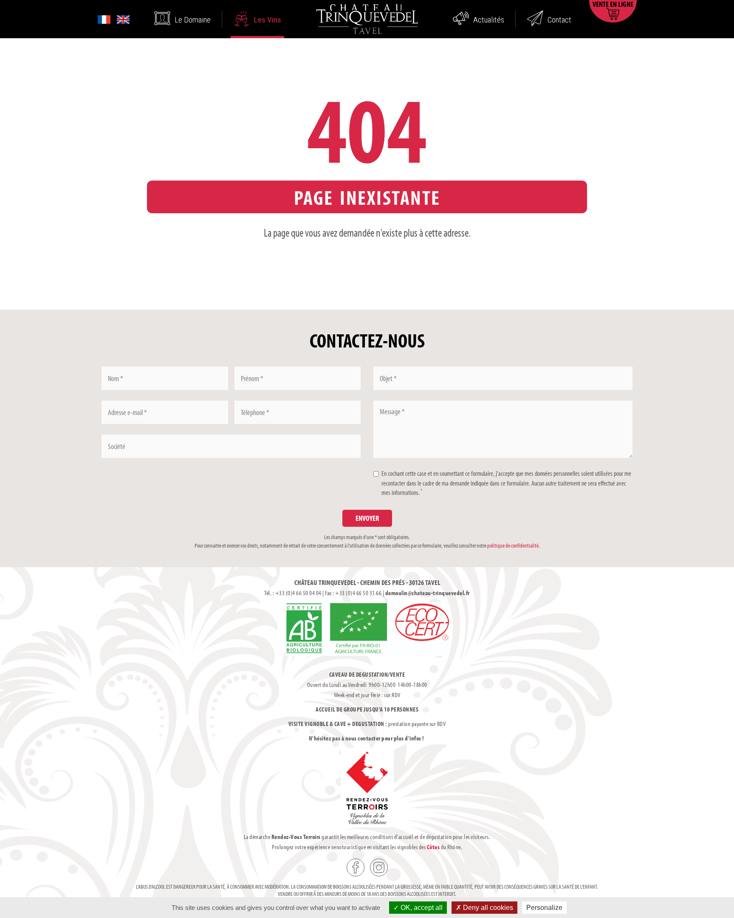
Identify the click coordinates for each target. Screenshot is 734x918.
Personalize (544, 907)
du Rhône (444, 847)
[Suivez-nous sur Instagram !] (379, 867)
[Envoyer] (367, 518)
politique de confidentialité (513, 545)
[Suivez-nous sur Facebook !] (355, 867)
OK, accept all (421, 907)
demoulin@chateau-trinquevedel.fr (427, 593)
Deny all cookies (487, 907)
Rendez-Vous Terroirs (296, 837)
